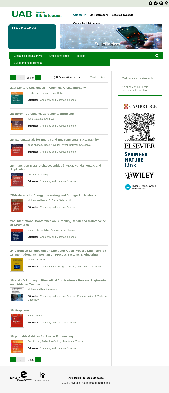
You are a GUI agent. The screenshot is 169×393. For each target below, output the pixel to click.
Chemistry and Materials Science (58, 100)
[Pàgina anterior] (13, 77)
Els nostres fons (99, 15)
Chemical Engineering (52, 266)
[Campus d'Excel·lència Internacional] (21, 377)
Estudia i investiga (122, 15)
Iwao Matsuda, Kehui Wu (41, 118)
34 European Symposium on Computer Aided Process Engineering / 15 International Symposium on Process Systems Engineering (58, 252)
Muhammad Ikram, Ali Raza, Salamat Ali (49, 200)
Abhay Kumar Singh (38, 174)
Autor (103, 77)
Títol (93, 77)
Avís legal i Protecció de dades (86, 377)
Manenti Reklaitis (37, 259)
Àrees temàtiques (59, 55)
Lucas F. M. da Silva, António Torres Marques (52, 230)
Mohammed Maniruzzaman (42, 289)
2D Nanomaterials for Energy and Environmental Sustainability (54, 139)
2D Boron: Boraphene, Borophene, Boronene (42, 113)
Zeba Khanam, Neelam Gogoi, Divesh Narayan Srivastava (59, 144)
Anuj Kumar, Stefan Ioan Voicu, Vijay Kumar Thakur (55, 341)
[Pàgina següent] (38, 77)
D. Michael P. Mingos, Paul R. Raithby (48, 93)
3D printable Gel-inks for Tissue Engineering (41, 336)
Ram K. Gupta (35, 315)
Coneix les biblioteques (86, 23)
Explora (80, 55)
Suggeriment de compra (28, 62)
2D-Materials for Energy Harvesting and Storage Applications (53, 195)
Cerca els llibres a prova (28, 55)
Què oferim (79, 15)
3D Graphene (19, 310)
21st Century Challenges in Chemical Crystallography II (49, 87)
